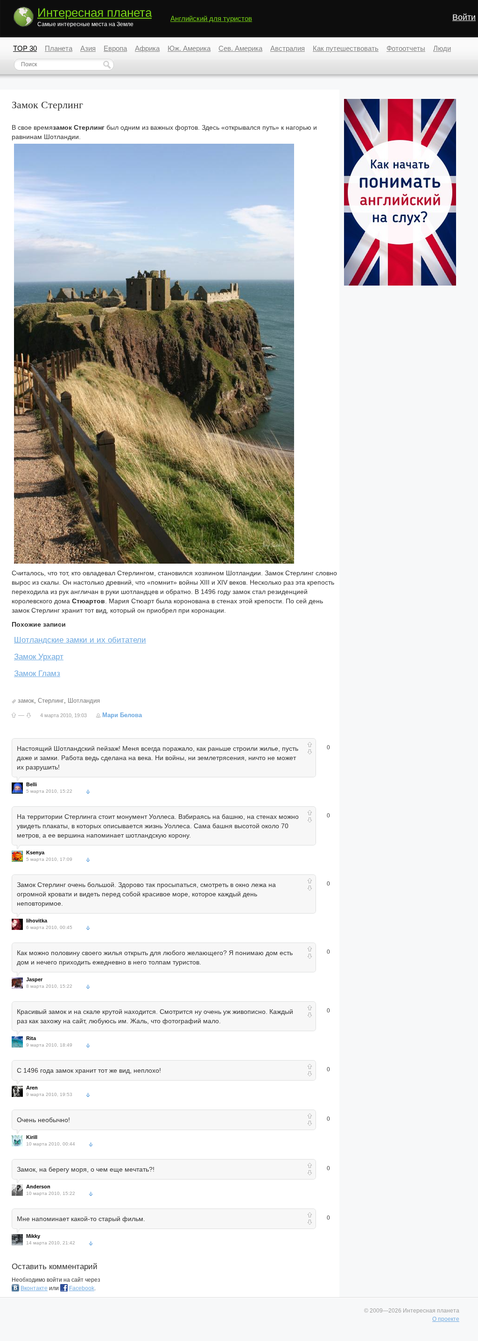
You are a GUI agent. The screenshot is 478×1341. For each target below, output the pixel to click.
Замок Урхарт (38, 656)
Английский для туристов (211, 18)
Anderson (38, 1186)
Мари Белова (122, 715)
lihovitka (36, 920)
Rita (31, 1038)
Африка (147, 48)
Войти (464, 17)
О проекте (445, 1319)
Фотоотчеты (406, 48)
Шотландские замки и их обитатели (80, 640)
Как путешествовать (346, 48)
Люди (442, 48)
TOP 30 (25, 48)
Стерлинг (51, 700)
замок (26, 700)
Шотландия (84, 700)
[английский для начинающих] (400, 283)
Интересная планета (94, 13)
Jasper (34, 979)
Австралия (287, 48)
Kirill (31, 1137)
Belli (31, 784)
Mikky (33, 1236)
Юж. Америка (189, 48)
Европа (115, 48)
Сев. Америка (240, 48)
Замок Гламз (37, 673)
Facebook (81, 1288)
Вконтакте (34, 1288)
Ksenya (35, 852)
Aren (32, 1087)
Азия (88, 48)
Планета (58, 48)
